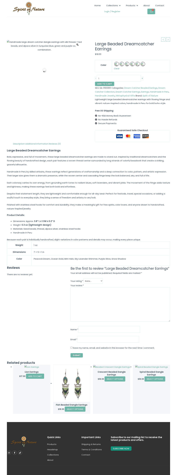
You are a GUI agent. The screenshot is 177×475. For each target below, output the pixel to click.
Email (74, 339)
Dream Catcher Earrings (128, 91)
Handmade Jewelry (105, 95)
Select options (75, 409)
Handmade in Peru (159, 91)
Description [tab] (19, 143)
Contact (159, 5)
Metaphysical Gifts (125, 95)
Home (97, 5)
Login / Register (112, 11)
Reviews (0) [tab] (55, 143)
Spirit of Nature (150, 95)
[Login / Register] (103, 11)
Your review (77, 285)
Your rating (77, 281)
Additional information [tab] (36, 143)
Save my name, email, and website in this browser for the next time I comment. (114, 347)
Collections (112, 5)
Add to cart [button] (35, 376)
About (146, 5)
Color (103, 65)
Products (130, 5)
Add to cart (104, 83)
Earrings (145, 91)
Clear (116, 68)
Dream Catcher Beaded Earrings (140, 87)
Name (74, 329)
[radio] (116, 64)
